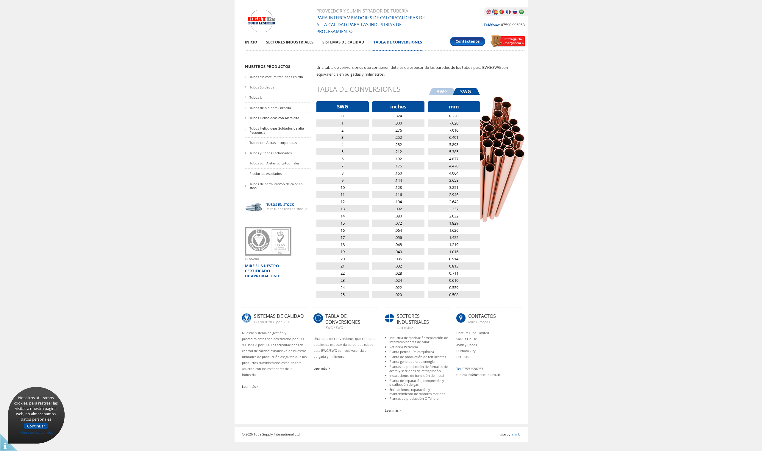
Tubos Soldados (261, 87)
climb (516, 434)
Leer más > (250, 386)
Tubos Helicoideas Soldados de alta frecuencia (276, 130)
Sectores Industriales (289, 42)
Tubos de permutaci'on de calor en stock (276, 186)
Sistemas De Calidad (343, 42)
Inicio (251, 42)
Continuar (36, 426)
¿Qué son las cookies (36, 431)
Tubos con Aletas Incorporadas (273, 143)
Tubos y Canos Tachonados (270, 153)
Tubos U (255, 97)
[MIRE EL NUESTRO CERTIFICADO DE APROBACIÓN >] (268, 243)
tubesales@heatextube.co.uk (478, 374)
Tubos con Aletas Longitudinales (274, 163)
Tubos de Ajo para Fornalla (270, 108)
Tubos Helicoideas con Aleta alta (274, 118)
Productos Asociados (265, 174)
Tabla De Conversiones (397, 42)
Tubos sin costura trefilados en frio (276, 77)
